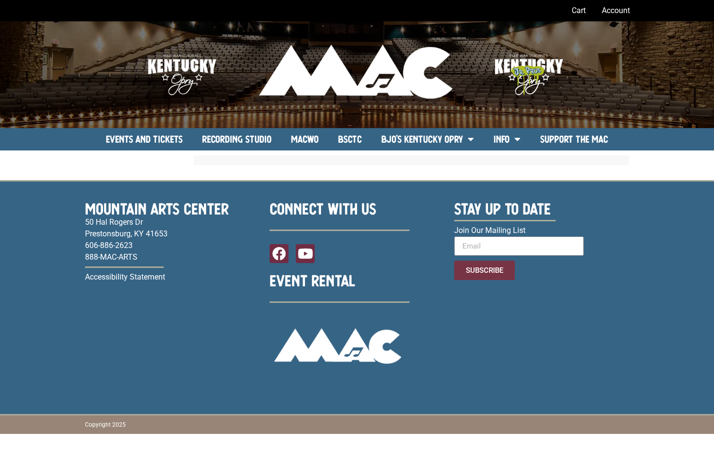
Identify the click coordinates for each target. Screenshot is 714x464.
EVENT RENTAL (313, 280)
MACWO (305, 139)
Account (616, 10)
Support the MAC (574, 139)
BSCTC (350, 139)
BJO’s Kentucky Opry (422, 139)
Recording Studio (237, 139)
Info (501, 139)
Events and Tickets (144, 139)
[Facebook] (279, 253)
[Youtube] (305, 253)
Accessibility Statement (125, 277)
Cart (579, 10)
